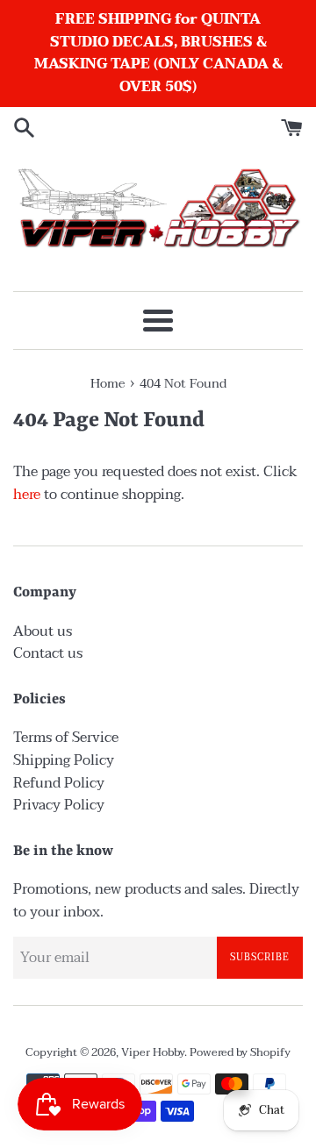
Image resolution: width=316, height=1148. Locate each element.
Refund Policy (58, 783)
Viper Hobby (152, 1052)
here (26, 494)
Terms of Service (65, 737)
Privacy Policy (58, 805)
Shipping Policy (63, 760)
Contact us (48, 653)
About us (42, 631)
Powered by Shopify (240, 1052)
